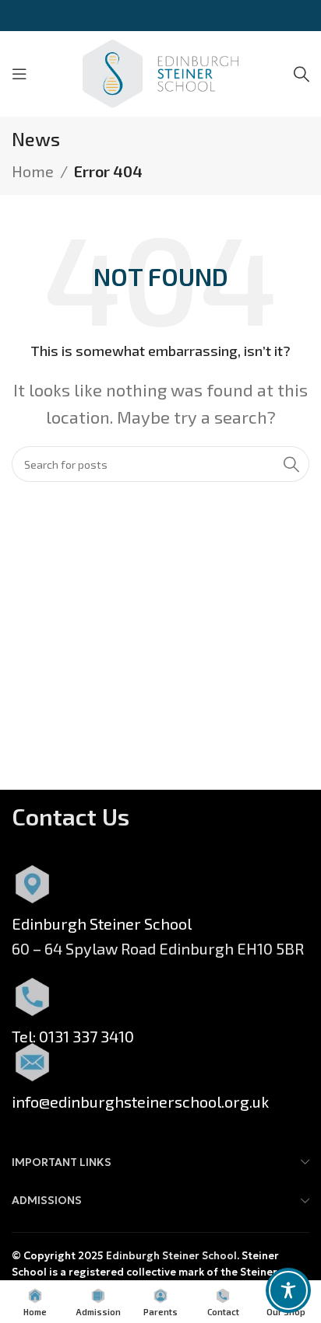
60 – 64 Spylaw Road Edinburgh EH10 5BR (158, 948)
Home (33, 171)
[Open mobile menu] (19, 73)
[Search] (301, 73)
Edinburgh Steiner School (171, 1255)
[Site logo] (160, 71)
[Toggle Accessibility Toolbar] (288, 1290)
